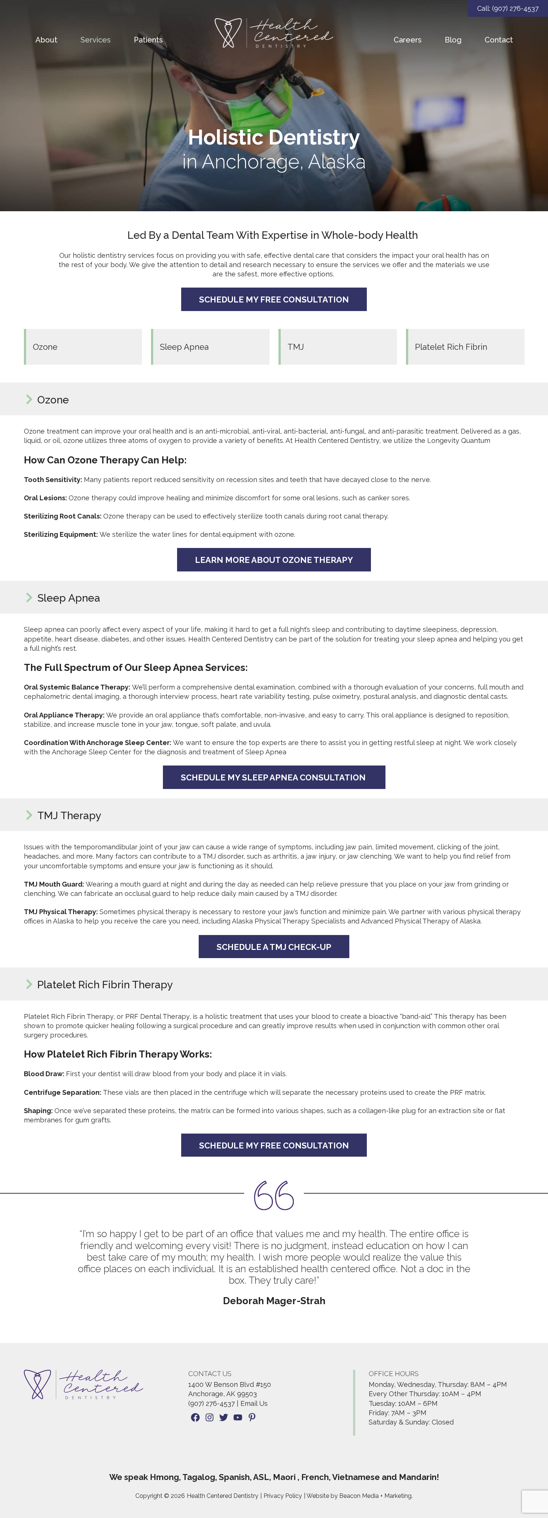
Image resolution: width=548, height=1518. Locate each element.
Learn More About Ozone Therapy (274, 560)
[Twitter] (224, 1418)
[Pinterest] (252, 1418)
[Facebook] (195, 1418)
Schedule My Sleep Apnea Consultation (274, 777)
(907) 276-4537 (211, 1403)
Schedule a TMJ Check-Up (274, 947)
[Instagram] (209, 1418)
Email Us (254, 1403)
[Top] (520, 1508)
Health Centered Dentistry (222, 1495)
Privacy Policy (283, 1495)
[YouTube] (238, 1418)
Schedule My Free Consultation (274, 299)
